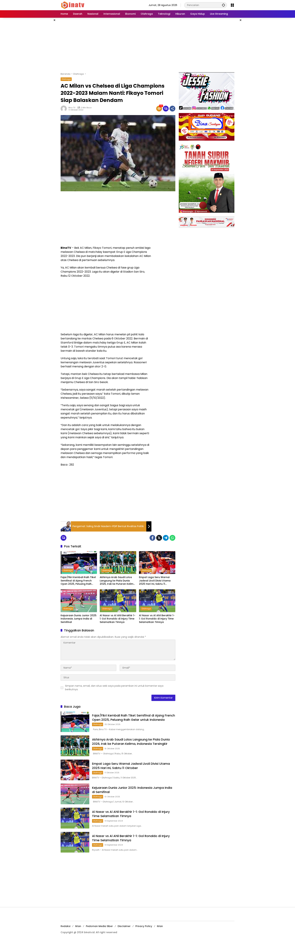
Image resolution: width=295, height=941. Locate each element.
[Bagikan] (172, 108)
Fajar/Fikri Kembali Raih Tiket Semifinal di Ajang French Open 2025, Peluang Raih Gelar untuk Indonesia (78, 581)
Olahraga (66, 79)
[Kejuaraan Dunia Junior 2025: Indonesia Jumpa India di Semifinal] (79, 600)
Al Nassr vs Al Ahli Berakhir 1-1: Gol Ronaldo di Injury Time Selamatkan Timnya (117, 619)
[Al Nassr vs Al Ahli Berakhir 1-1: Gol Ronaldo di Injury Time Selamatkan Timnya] (118, 600)
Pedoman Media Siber (99, 926)
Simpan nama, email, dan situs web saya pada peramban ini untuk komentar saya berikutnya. (114, 687)
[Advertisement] (147, 45)
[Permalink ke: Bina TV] (64, 109)
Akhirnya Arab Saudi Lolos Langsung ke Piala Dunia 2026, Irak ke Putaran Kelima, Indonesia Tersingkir (118, 581)
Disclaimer (124, 926)
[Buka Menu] (232, 5)
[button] (223, 5)
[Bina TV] (73, 5)
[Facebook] (152, 538)
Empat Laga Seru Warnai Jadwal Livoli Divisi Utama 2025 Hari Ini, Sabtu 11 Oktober (155, 581)
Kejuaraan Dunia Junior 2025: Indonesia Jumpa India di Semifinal (79, 619)
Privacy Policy (143, 926)
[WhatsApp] (172, 538)
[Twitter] (159, 538)
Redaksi (65, 926)
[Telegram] (166, 538)
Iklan (78, 926)
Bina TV (71, 108)
